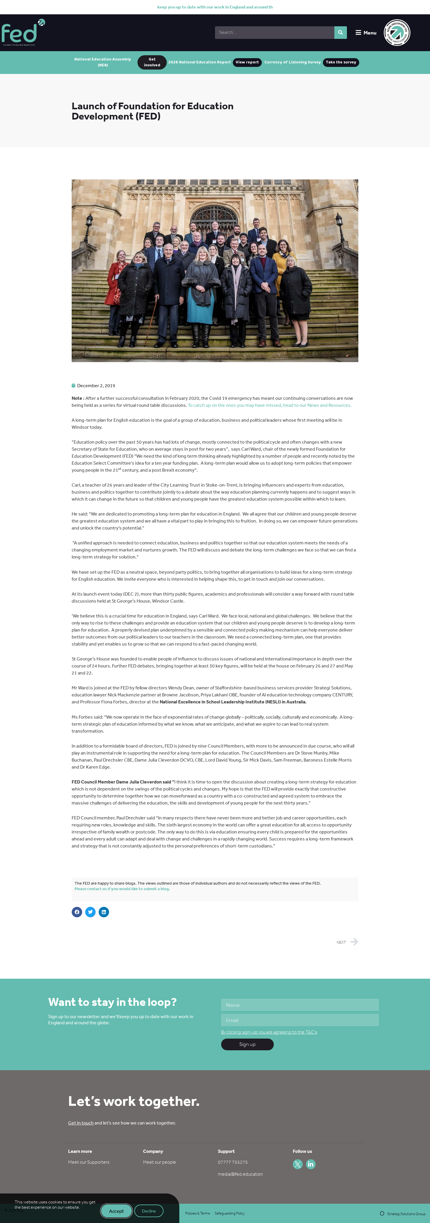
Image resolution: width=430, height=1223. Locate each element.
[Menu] (358, 33)
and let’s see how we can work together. (122, 1123)
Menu (370, 32)
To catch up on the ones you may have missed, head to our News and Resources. (270, 405)
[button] (77, 912)
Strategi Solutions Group (406, 1213)
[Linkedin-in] (311, 1164)
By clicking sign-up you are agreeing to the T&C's (269, 1032)
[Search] (340, 32)
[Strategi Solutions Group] (382, 1213)
